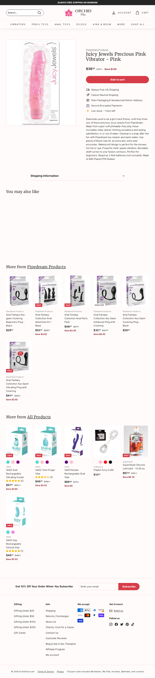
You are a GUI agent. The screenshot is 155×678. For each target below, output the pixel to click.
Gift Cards (20, 632)
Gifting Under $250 (25, 627)
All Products (39, 417)
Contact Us (52, 632)
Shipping (50, 610)
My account (52, 654)
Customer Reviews (56, 638)
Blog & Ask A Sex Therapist (61, 643)
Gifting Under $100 (25, 621)
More (121, 24)
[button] (13, 480)
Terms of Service (46, 671)
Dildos (81, 24)
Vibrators (18, 24)
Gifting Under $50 (24, 616)
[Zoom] (41, 83)
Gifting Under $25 (24, 610)
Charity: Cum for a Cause (60, 627)
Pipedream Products (97, 49)
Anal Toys (62, 24)
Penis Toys (40, 24)
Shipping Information (45, 175)
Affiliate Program (55, 649)
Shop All (138, 24)
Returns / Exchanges (57, 616)
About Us (51, 621)
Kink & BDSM (102, 24)
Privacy (60, 671)
